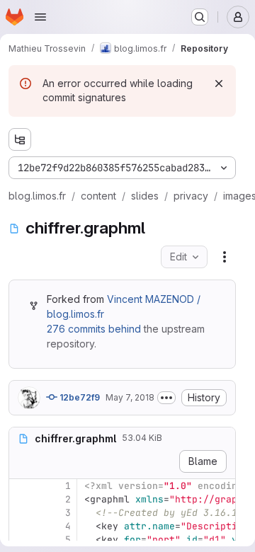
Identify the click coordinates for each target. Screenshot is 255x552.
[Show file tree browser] (19, 139)
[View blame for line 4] (21, 526)
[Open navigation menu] (40, 17)
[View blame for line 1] (21, 486)
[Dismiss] (218, 83)
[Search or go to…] (199, 16)
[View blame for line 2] (21, 499)
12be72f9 (78, 397)
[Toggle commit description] (166, 397)
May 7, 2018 (130, 397)
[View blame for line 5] (21, 539)
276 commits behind (94, 329)
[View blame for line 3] (21, 512)
